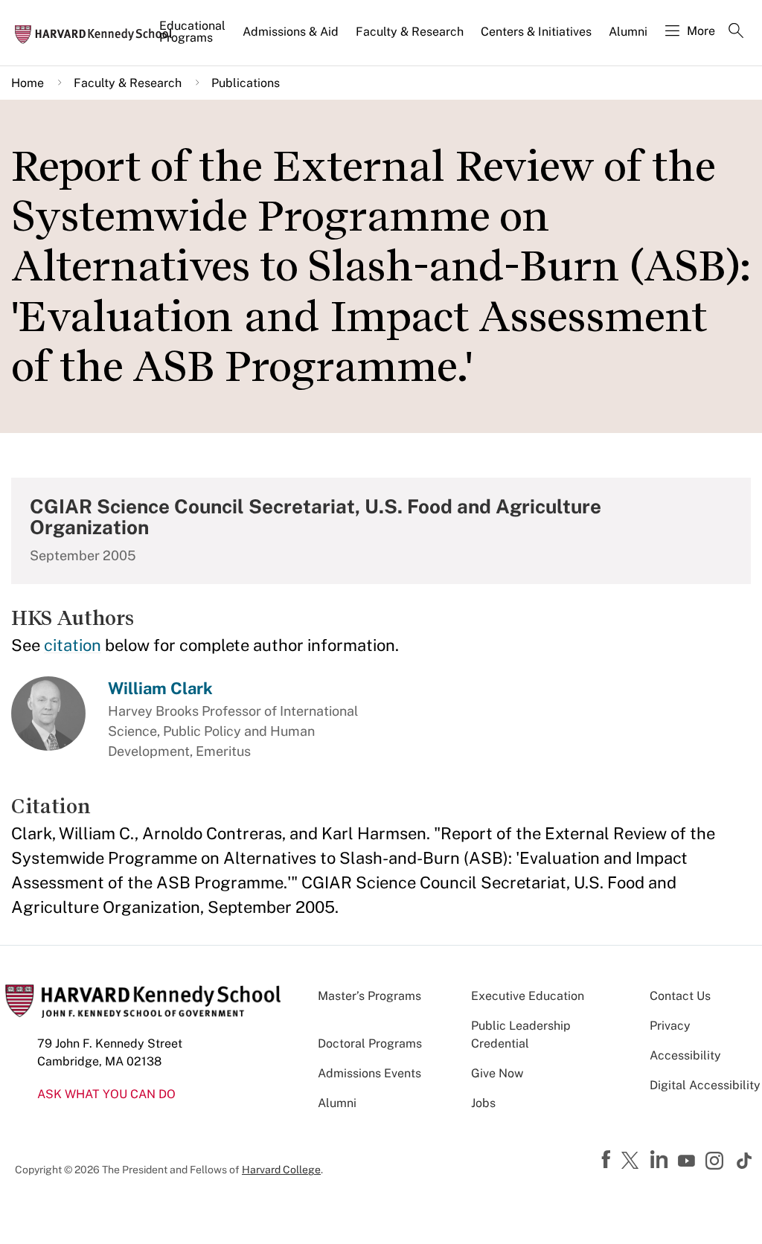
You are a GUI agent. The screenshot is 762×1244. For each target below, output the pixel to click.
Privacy (670, 1026)
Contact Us (680, 996)
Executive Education (527, 996)
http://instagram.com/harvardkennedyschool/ (716, 1162)
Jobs (483, 1103)
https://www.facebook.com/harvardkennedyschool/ (608, 1160)
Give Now (497, 1073)
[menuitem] (193, 38)
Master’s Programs (369, 996)
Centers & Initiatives (536, 32)
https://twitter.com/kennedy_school (632, 1161)
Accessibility (685, 1055)
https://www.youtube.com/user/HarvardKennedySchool (688, 1161)
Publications (245, 83)
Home (27, 83)
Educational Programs (192, 32)
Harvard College (281, 1170)
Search (736, 32)
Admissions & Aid (291, 32)
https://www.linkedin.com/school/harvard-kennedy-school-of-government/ (661, 1160)
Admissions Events (369, 1073)
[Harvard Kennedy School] (98, 33)
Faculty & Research (410, 32)
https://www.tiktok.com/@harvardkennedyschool (745, 1160)
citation (72, 645)
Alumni (628, 32)
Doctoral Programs (370, 1043)
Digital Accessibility (705, 1085)
